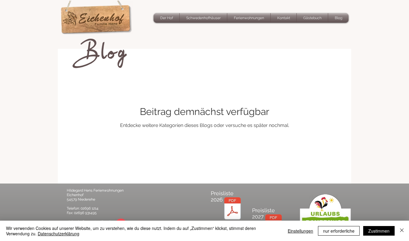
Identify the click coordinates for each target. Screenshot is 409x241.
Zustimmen (379, 231)
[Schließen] (401, 230)
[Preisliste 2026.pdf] (232, 209)
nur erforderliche (339, 231)
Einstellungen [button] (300, 231)
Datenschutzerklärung (58, 234)
